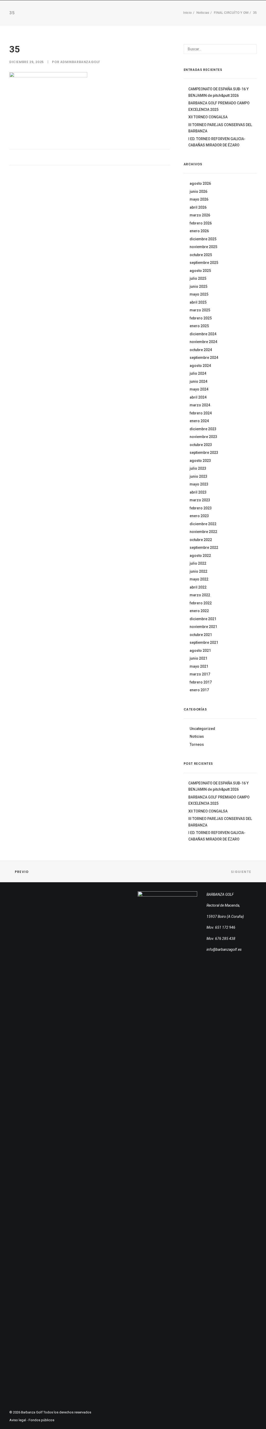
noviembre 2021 (203, 627)
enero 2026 (199, 231)
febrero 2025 (201, 318)
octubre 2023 (201, 445)
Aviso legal (17, 1420)
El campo (115, 15)
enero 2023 (199, 516)
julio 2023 (198, 468)
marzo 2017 (200, 674)
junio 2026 (198, 191)
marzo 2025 (200, 310)
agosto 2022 (200, 555)
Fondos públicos (41, 1420)
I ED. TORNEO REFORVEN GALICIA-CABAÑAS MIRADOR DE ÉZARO (216, 142)
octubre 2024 (201, 350)
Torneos (140, 15)
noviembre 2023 (203, 437)
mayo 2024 (199, 389)
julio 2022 (198, 563)
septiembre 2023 (204, 452)
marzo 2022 (200, 595)
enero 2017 (199, 690)
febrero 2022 (201, 603)
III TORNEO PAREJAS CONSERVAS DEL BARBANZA (220, 128)
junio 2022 (198, 571)
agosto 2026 (200, 183)
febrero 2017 (201, 682)
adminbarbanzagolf (80, 62)
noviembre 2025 (203, 247)
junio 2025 (198, 286)
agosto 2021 (200, 650)
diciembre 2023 (203, 429)
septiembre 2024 (204, 357)
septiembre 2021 (204, 642)
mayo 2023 (199, 484)
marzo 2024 (200, 405)
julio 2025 (198, 278)
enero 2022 (199, 611)
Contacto (199, 15)
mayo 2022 (199, 579)
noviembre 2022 (203, 532)
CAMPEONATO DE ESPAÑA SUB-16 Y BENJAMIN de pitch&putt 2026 (218, 92)
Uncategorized (202, 729)
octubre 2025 (201, 255)
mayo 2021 (199, 666)
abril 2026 (198, 207)
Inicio (70, 15)
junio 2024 (198, 381)
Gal (255, 15)
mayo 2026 (199, 199)
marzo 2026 (200, 215)
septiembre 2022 (204, 547)
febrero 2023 (201, 508)
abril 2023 (198, 492)
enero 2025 (199, 326)
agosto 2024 (200, 366)
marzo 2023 (200, 500)
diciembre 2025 (203, 239)
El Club (91, 15)
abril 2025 (198, 302)
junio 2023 (198, 476)
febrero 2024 (201, 413)
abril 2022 (198, 587)
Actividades (169, 15)
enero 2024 (199, 421)
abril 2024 (198, 397)
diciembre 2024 (203, 334)
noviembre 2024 (203, 342)
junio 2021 (198, 658)
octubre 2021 (201, 635)
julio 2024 (198, 373)
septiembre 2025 (204, 263)
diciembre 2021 (203, 619)
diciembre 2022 (203, 524)
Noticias (197, 736)
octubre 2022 (201, 540)
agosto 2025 (200, 271)
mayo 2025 (199, 294)
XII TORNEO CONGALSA (208, 117)
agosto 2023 (200, 461)
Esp (244, 15)
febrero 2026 (201, 223)
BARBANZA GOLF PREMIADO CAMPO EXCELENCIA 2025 (219, 106)
